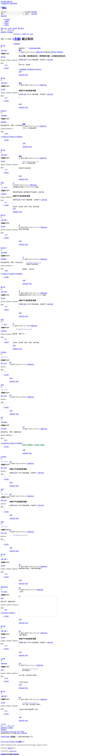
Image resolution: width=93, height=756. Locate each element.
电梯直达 (22, 48)
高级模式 (4, 729)
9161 (5, 663)
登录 (24, 59)
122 (5, 187)
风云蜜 (3, 57)
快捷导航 (4, 16)
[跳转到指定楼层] (35, 48)
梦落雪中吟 (4, 587)
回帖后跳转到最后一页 (25, 736)
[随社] (4, 8)
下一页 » (3, 724)
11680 (6, 133)
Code (18, 731)
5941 (5, 115)
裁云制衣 (21, 28)
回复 (20, 71)
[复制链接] (16, 44)
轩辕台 (6, 23)
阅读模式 (60, 52)
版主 (2, 598)
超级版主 (4, 122)
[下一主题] (29, 34)
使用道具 (22, 75)
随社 (2, 28)
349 (2, 663)
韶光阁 (15, 28)
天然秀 (3, 659)
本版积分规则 (5, 736)
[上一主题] (21, 34)
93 (2, 591)
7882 (5, 610)
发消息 (6, 68)
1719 (5, 65)
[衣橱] (17, 39)
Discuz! (10, 748)
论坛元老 (4, 428)
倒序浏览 (54, 52)
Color (3, 731)
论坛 (7, 19)
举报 (26, 75)
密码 (2, 14)
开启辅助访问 (5, 3)
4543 (5, 422)
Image (7, 731)
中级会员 (4, 194)
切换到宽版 (13, 3)
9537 (5, 440)
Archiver (7, 741)
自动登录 (28, 12)
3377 (5, 591)
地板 (20, 156)
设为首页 (4, 1)
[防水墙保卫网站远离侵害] (23, 741)
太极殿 (6, 21)
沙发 (20, 83)
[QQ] (2, 741)
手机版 (12, 741)
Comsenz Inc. (13, 751)
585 (5, 50)
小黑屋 (17, 741)
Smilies (22, 731)
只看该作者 (39, 52)
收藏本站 (9, 1)
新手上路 (4, 363)
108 (2, 50)
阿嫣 (2, 182)
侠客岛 (6, 25)
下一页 (12, 30)
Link (11, 731)
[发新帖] (10, 32)
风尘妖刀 (4, 111)
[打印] (15, 34)
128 (2, 115)
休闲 (9, 28)
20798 (6, 678)
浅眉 (2, 385)
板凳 (24, 124)
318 (2, 422)
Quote (14, 731)
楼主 (20, 50)
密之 (2, 417)
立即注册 (34, 14)
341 (5, 202)
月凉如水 (4, 352)
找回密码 (34, 12)
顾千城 (3, 45)
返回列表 (4, 32)
